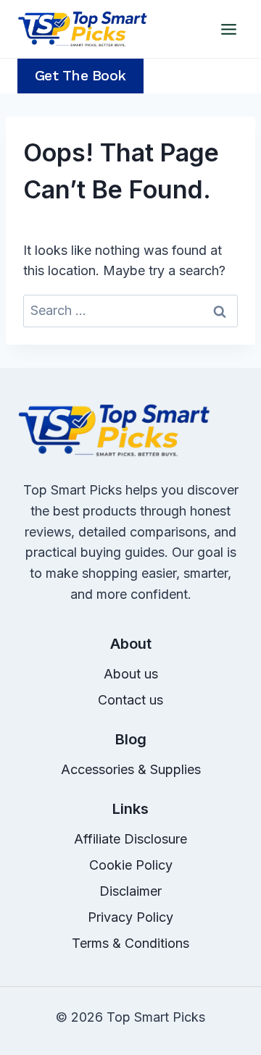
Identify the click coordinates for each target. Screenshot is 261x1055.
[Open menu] (228, 29)
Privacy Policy (130, 917)
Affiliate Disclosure (130, 838)
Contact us (130, 699)
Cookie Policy (131, 865)
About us (131, 673)
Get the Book (80, 75)
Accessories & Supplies (131, 769)
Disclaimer (130, 891)
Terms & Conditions (130, 943)
